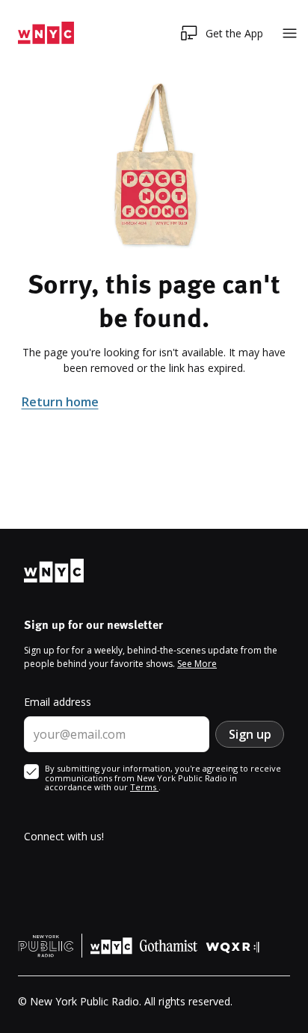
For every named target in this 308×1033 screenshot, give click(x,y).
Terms (144, 786)
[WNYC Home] (46, 33)
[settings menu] (289, 33)
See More (197, 663)
